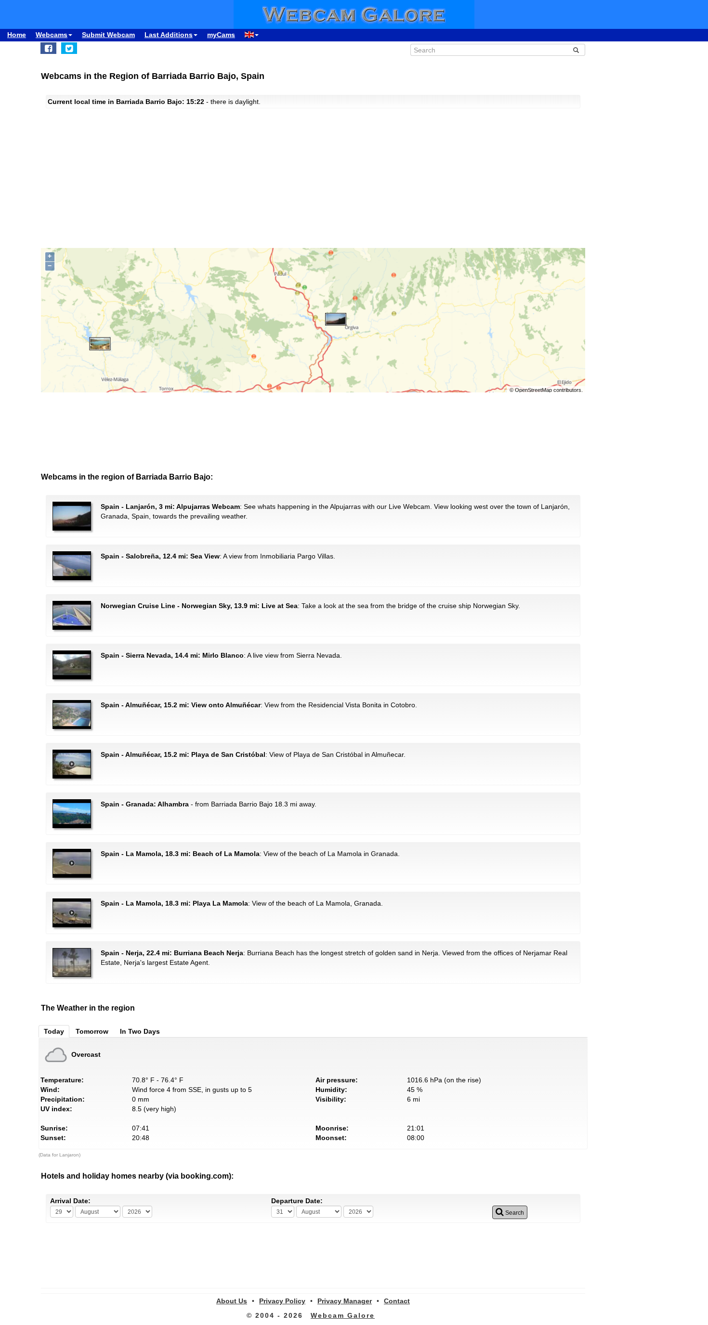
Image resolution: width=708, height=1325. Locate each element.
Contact (397, 1301)
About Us (231, 1301)
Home (16, 35)
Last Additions (168, 35)
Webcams (51, 35)
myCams (221, 35)
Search (514, 1212)
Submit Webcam (108, 35)
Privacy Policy (282, 1301)
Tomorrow (92, 1031)
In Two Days (140, 1031)
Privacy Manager (344, 1301)
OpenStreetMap (533, 390)
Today (54, 1031)
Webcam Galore (343, 1315)
